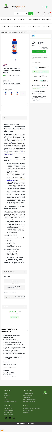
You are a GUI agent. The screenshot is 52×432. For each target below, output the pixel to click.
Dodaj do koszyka (39, 51)
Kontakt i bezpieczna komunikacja (31, 408)
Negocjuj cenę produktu (40, 71)
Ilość (33, 45)
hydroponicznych (8, 154)
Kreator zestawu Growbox (29, 399)
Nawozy (18, 31)
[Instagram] (5, 417)
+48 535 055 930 (42, 67)
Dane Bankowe (26, 412)
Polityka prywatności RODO (10, 401)
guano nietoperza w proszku (13, 142)
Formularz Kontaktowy (28, 410)
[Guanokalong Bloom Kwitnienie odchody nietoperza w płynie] (11, 93)
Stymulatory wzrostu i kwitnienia (29, 31)
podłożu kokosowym (9, 153)
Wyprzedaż (6, 395)
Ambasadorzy (26, 397)
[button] (30, 13)
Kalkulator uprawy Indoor (29, 401)
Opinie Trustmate (8, 414)
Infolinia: (18, 6)
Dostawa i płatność (27, 395)
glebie (21, 151)
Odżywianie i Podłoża (10, 31)
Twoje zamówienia (8, 408)
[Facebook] (9, 417)
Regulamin (6, 399)
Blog (5, 397)
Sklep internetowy (25, 423)
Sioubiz (2, 31)
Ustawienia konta (8, 412)
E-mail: (17, 7)
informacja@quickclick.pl (9, 367)
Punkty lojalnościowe (9, 410)
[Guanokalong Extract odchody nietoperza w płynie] (5, 93)
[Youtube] (13, 417)
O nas (5, 393)
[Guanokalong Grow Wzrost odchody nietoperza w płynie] (17, 93)
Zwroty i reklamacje (28, 393)
